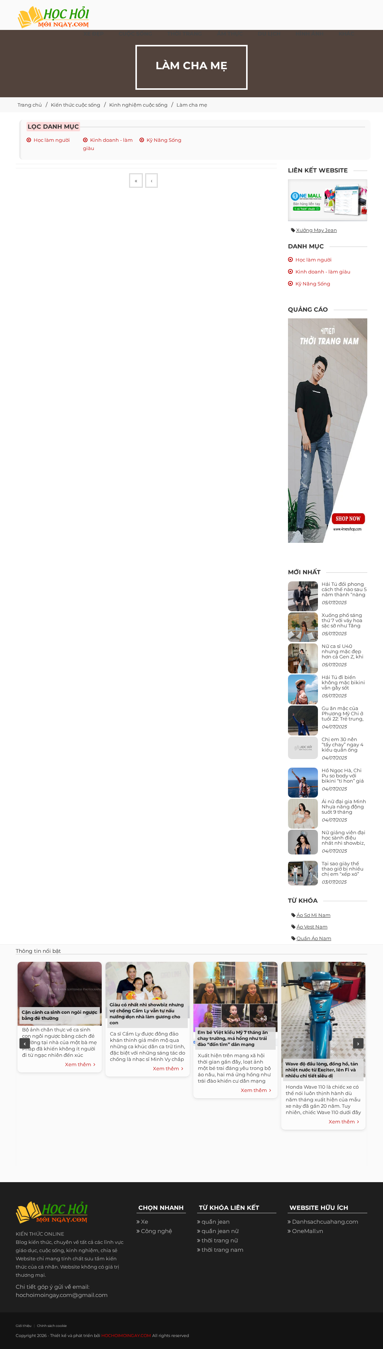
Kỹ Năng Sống (164, 140)
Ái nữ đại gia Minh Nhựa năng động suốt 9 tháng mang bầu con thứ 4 (344, 812)
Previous (24, 1043)
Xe (144, 1221)
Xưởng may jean (316, 230)
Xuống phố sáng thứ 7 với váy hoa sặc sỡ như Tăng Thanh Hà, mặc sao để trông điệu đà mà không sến (343, 628)
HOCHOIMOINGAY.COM (126, 1335)
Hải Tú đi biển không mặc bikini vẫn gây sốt (343, 682)
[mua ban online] (328, 200)
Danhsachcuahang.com (325, 1221)
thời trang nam (222, 1249)
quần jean (216, 1221)
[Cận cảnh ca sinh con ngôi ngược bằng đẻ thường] (59, 993)
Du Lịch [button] (269, 33)
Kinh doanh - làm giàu (322, 272)
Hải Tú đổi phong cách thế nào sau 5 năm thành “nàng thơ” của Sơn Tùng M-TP (344, 594)
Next (358, 1043)
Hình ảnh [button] (309, 33)
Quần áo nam (314, 938)
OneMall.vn (307, 1231)
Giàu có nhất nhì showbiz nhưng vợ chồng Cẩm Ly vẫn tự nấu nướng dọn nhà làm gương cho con (147, 1013)
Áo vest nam (312, 927)
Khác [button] (346, 33)
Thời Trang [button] (184, 33)
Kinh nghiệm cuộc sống (138, 105)
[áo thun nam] (328, 430)
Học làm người (52, 140)
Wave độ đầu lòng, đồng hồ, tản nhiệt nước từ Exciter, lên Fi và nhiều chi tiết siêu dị (321, 1070)
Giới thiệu (23, 1326)
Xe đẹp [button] (93, 33)
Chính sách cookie (52, 1326)
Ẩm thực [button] (230, 33)
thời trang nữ (220, 1240)
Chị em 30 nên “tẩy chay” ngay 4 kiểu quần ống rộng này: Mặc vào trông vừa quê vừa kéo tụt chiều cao (344, 752)
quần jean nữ (220, 1231)
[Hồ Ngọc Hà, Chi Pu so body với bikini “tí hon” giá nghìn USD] (303, 785)
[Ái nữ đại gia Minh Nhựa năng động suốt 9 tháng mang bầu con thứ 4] (303, 818)
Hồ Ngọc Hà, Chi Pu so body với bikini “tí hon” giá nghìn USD (343, 778)
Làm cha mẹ (192, 105)
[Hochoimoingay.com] (53, 13)
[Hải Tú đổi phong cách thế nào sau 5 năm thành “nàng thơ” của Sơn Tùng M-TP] (303, 599)
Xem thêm (79, 1064)
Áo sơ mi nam (314, 915)
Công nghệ (156, 1231)
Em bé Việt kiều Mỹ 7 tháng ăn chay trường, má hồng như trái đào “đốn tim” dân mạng (232, 1038)
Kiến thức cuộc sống (75, 105)
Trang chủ (30, 105)
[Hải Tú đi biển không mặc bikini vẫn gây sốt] (303, 692)
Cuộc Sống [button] (135, 33)
